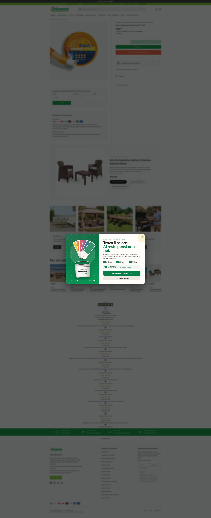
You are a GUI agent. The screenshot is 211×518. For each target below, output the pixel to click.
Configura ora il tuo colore (122, 273)
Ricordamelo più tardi (122, 278)
